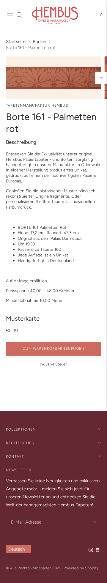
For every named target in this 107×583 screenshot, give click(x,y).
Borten (39, 41)
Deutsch (16, 549)
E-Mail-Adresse (25, 515)
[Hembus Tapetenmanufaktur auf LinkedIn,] (97, 550)
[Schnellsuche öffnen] (19, 15)
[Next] (101, 78)
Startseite (16, 41)
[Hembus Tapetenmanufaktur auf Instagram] (91, 550)
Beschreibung (21, 142)
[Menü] (10, 15)
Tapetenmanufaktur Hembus (37, 105)
